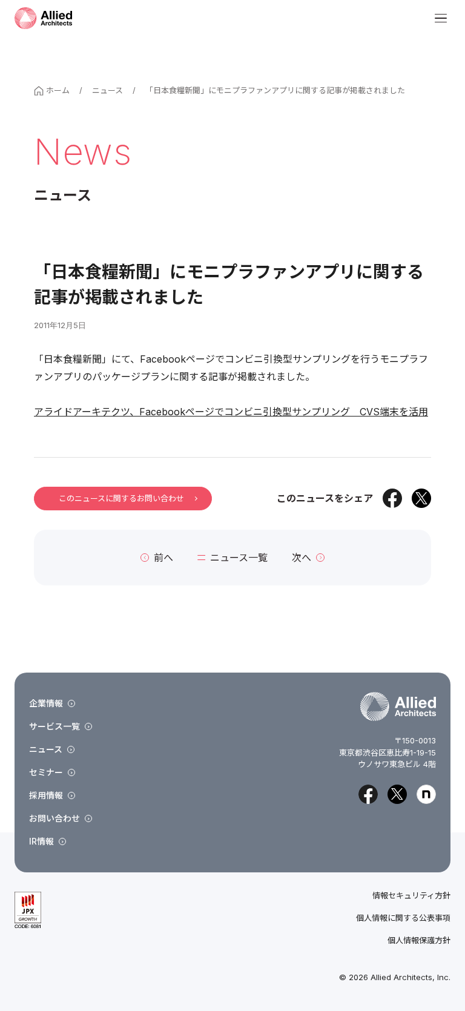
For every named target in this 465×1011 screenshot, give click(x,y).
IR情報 (41, 841)
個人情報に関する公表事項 (403, 918)
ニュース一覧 (239, 558)
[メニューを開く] (440, 18)
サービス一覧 (54, 726)
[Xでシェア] (421, 498)
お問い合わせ (54, 818)
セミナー (46, 772)
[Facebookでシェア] (392, 498)
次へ (301, 558)
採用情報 (46, 795)
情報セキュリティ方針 (411, 896)
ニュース (107, 90)
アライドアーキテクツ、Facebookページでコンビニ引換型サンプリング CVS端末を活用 (231, 412)
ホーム (58, 90)
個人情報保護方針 (419, 940)
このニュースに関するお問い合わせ (121, 498)
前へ (163, 558)
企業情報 (46, 703)
